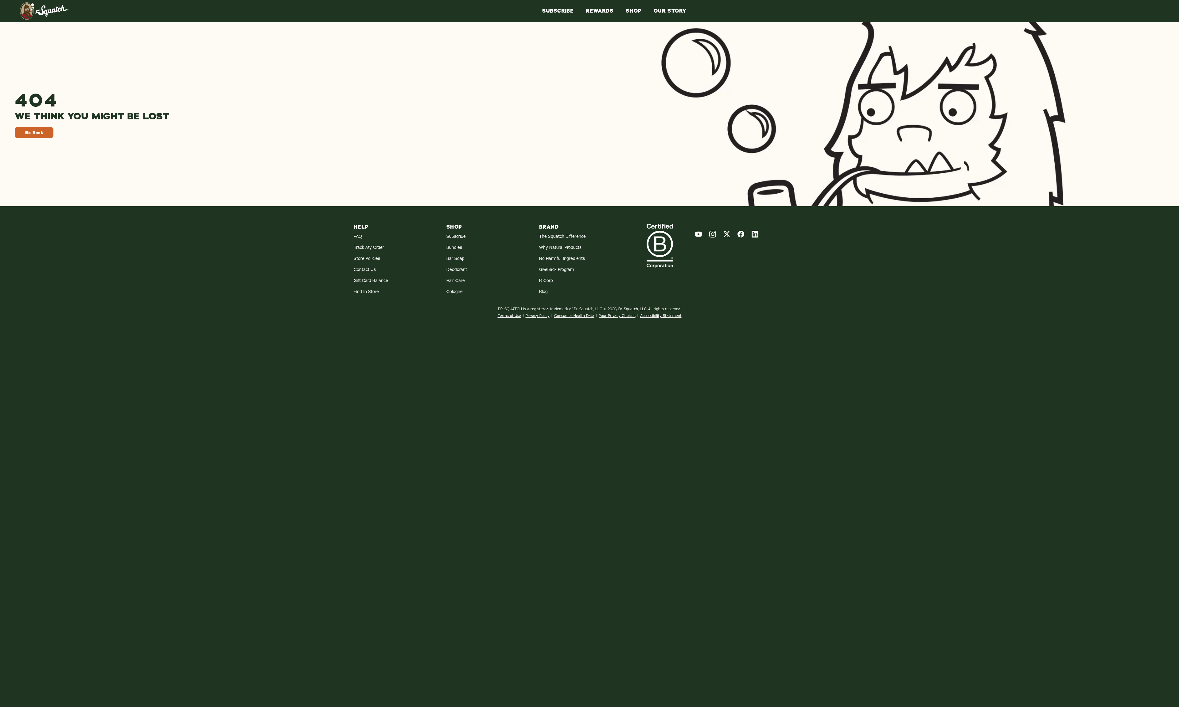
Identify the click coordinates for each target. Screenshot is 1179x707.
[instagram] (712, 234)
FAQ (358, 236)
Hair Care (455, 280)
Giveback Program (556, 269)
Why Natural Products (560, 247)
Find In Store (366, 291)
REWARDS (599, 11)
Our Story (670, 11)
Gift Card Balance (371, 280)
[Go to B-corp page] (660, 245)
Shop (633, 11)
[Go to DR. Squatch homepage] (44, 11)
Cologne (454, 291)
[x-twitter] (726, 234)
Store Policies (367, 258)
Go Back (34, 132)
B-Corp (546, 280)
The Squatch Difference (562, 236)
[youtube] (698, 234)
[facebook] (740, 234)
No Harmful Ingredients (562, 258)
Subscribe (558, 11)
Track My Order (369, 247)
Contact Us (365, 269)
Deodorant (456, 269)
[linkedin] (755, 234)
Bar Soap (455, 258)
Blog (543, 291)
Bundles (454, 247)
